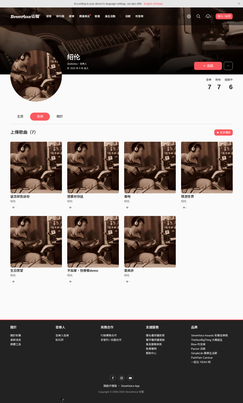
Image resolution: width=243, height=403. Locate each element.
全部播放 (225, 132)
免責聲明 (151, 348)
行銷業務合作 (109, 335)
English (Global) (153, 3)
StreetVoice (25, 16)
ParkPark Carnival (201, 357)
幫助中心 (151, 353)
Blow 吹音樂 (198, 344)
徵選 (97, 16)
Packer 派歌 (198, 348)
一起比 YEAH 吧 (200, 362)
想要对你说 (75, 196)
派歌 (128, 16)
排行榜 (60, 16)
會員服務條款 (154, 344)
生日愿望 (16, 270)
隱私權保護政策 (155, 335)
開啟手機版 (110, 385)
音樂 (40, 116)
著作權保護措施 (155, 339)
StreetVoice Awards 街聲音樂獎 (209, 335)
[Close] (239, 4)
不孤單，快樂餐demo (82, 270)
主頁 (20, 116)
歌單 (71, 16)
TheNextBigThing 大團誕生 (207, 339)
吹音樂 (139, 16)
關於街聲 (15, 335)
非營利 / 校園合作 (111, 339)
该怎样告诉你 (20, 196)
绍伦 (13, 201)
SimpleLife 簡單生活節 (204, 353)
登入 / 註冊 (224, 16)
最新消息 (15, 339)
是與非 (129, 270)
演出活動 (110, 16)
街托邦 (60, 339)
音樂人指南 (62, 335)
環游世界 (187, 196)
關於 (60, 116)
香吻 (127, 196)
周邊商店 (84, 16)
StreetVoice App (130, 385)
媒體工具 (15, 344)
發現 (48, 16)
